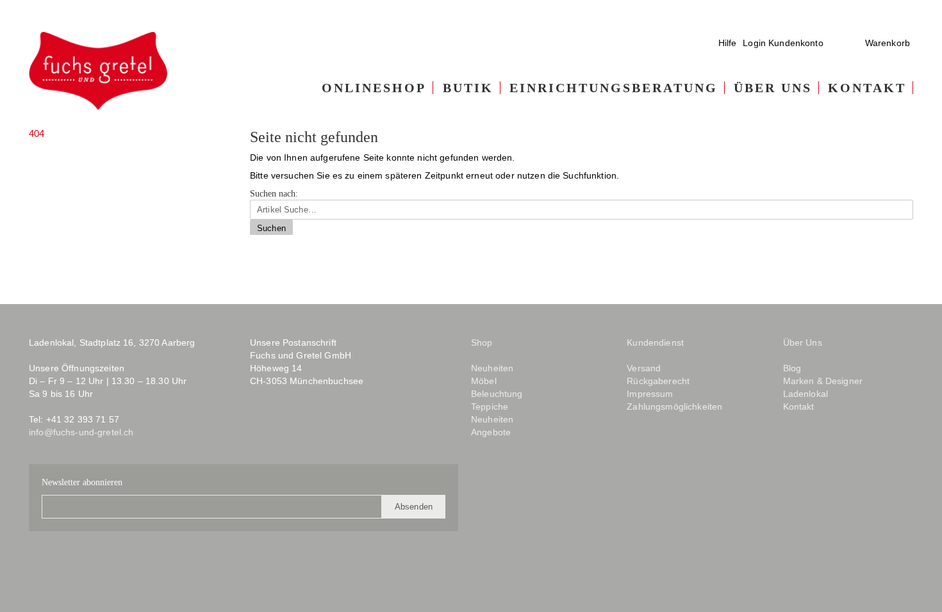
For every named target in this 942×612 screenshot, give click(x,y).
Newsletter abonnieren (82, 482)
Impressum (650, 394)
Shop (482, 342)
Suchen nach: (274, 193)
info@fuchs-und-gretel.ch (81, 432)
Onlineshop (374, 87)
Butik (468, 87)
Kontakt (867, 87)
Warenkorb (887, 43)
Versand (644, 368)
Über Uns (773, 87)
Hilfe (727, 43)
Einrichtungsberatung (613, 87)
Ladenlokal (805, 394)
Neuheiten (492, 368)
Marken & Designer (823, 381)
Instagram (284, 428)
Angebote (491, 432)
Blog (316, 428)
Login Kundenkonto (783, 43)
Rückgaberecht (658, 381)
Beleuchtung (497, 394)
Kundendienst (655, 342)
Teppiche (489, 406)
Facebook (259, 428)
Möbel (484, 381)
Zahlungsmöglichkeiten (674, 406)
